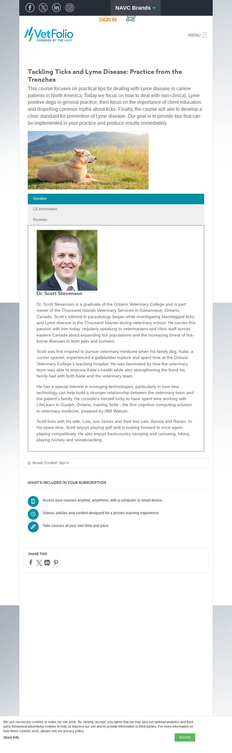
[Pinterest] (56, 562)
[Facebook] (31, 562)
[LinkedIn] (47, 562)
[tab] (116, 199)
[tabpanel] (116, 338)
